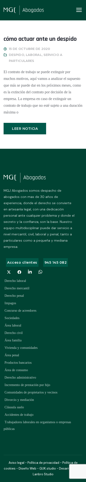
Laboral (34, 55)
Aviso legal (16, 463)
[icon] (9, 272)
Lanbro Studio (43, 474)
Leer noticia (25, 128)
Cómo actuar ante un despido (40, 39)
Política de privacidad (43, 463)
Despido (16, 55)
